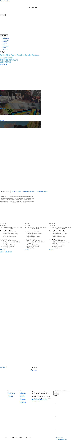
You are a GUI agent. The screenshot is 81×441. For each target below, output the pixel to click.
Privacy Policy (11, 393)
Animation (11, 33)
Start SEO (2, 158)
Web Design (12, 30)
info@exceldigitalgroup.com (17, 10)
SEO (10, 34)
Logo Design (12, 28)
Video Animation (4, 127)
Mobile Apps (3, 108)
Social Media (12, 36)
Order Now (2, 249)
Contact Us (11, 39)
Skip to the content (4, 0)
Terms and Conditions (61, 439)
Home (10, 26)
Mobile (10, 37)
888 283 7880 (13, 11)
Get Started (2, 64)
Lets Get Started (6, 387)
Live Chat (58, 195)
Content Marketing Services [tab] (29, 191)
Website (2, 120)
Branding (11, 31)
